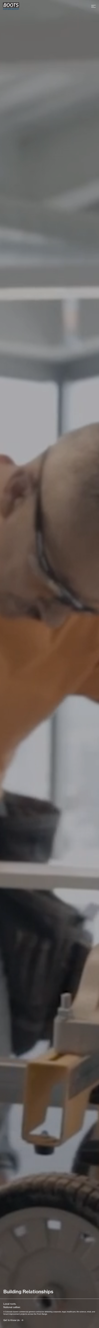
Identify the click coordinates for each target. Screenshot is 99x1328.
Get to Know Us (11, 1320)
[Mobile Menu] (93, 6)
